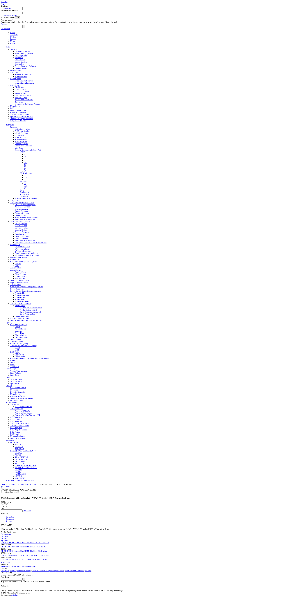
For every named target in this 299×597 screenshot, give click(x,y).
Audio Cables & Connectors (20, 304)
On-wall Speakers (21, 228)
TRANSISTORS (21, 457)
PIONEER (19, 447)
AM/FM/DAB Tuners (23, 96)
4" (25, 171)
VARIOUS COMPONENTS (26, 468)
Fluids (12, 365)
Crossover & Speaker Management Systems (26, 287)
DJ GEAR (14, 442)
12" (25, 161)
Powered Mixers (21, 276)
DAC (12, 108)
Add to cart (27, 511)
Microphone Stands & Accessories (27, 255)
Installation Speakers (22, 129)
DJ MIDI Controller (17, 392)
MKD (7, 29)
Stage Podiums (15, 373)
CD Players (19, 87)
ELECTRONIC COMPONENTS (23, 451)
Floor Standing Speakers (24, 53)
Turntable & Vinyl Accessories (21, 119)
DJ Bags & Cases (16, 400)
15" (25, 158)
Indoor (17, 348)
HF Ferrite (23, 182)
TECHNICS (19, 449)
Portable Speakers (21, 144)
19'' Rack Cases (16, 379)
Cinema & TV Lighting (19, 344)
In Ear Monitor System (18, 257)
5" (25, 169)
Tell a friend (5, 562)
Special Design (15, 384)
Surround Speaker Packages (25, 66)
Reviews (9, 521)
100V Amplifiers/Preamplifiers (26, 217)
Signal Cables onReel (28, 314)
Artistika (14, 595)
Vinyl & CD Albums (18, 121)
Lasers (17, 327)
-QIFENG (19, 476)
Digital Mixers (20, 274)
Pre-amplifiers (15, 70)
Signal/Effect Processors (19, 283)
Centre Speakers (21, 56)
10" (25, 163)
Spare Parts (10, 440)
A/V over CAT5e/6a (22, 411)
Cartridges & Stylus (17, 396)
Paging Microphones (22, 213)
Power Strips (19, 299)
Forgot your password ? (9, 15)
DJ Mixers (14, 390)
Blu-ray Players (20, 93)
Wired (17, 266)
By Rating (5, 540)
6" (25, 167)
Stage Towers (15, 375)
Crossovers (24, 196)
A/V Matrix (14, 405)
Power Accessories (22, 301)
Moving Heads (20, 329)
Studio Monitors (21, 139)
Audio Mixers (15, 270)
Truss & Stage (11, 369)
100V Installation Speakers (20, 222)
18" (25, 156)
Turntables (19, 102)
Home (12, 33)
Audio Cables (20, 306)
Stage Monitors (20, 137)
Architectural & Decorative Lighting (23, 346)
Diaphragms (24, 192)
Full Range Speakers (22, 131)
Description (10, 517)
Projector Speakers (22, 232)
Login (3, 4)
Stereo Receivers (21, 77)
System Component (22, 211)
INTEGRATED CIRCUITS (25, 466)
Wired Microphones (22, 249)
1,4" (25, 177)
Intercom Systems (21, 209)
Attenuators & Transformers (25, 219)
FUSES (18, 455)
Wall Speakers (20, 60)
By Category (5, 536)
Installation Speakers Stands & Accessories (30, 243)
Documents (10, 519)
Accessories (14, 367)
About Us (14, 35)
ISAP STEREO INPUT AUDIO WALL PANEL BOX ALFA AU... (26, 555)
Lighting (9, 323)
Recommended (6, 534)
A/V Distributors (16, 409)
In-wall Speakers (21, 226)
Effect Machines (21, 335)
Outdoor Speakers (21, 68)
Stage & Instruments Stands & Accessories (26, 320)
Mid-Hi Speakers (21, 133)
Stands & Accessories (18, 438)
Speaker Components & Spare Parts (28, 150)
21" (25, 154)
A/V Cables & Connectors (20, 423)
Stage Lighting (15, 339)
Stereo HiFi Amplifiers (23, 75)
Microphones (15, 245)
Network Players (21, 98)
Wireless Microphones (23, 251)
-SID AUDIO (20, 478)
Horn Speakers (20, 234)
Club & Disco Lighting (18, 325)
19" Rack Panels (16, 381)
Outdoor (18, 350)
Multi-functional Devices (24, 100)
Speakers (13, 49)
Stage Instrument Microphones (26, 253)
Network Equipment (17, 436)
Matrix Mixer (20, 278)
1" (25, 175)
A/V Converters (16, 421)
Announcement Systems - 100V (22, 203)
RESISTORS (20, 461)
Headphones (15, 106)
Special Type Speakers (23, 146)
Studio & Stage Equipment (20, 280)
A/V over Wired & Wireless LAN (27, 415)
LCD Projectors (16, 428)
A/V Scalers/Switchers (23, 407)
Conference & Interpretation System (23, 262)
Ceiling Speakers (21, 62)
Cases (8, 377)
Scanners (18, 331)
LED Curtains (20, 356)
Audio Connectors (21, 316)
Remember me (9, 18)
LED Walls (14, 352)
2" (25, 179)
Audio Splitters (15, 268)
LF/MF (22, 152)
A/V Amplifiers (16, 417)
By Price (4, 538)
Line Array (19, 148)
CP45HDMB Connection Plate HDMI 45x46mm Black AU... (24, 551)
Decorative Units (21, 337)
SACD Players (20, 89)
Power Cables (20, 293)
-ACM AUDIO (20, 474)
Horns (22, 190)
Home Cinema (15, 79)
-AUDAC (18, 470)
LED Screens (20, 354)
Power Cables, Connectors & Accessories (25, 291)
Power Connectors (22, 295)
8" (25, 165)
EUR (3, 29)
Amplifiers (14, 72)
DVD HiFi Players (22, 91)
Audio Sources (15, 85)
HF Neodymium (26, 173)
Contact (13, 43)
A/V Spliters (15, 419)
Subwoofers (19, 64)
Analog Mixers (20, 272)
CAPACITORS (21, 459)
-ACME (18, 472)
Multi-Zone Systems (22, 207)
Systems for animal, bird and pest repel (20, 480)
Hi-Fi (8, 47)
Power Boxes (20, 297)
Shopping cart (6, 8)
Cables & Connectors (18, 112)
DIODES (18, 453)
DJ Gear (9, 386)
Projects (13, 39)
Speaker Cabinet (21, 230)
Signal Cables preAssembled (30, 312)
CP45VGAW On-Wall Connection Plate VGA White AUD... (23, 547)
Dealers (13, 37)
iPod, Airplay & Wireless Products (27, 104)
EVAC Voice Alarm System (25, 205)
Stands (12, 362)
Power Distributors (17, 289)
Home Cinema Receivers (24, 81)
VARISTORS (20, 463)
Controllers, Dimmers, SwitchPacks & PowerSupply (29, 358)
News (12, 41)
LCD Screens (15, 432)
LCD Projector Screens (18, 430)
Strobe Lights (20, 333)
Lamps (12, 360)
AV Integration (11, 402)
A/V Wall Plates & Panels (19, 114)
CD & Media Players (18, 388)
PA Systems (10, 125)
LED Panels (14, 434)
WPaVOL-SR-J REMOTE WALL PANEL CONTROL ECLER (25, 543)
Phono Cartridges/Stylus (19, 110)
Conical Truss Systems (18, 371)
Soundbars (19, 58)
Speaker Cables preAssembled (31, 308)
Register (4, 24)
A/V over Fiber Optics (23, 413)
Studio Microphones (22, 247)
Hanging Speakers (21, 236)
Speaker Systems (21, 142)
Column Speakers (21, 238)
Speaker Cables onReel (28, 310)
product (5, 2)
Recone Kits (24, 194)
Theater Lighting (16, 341)
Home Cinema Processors (24, 83)
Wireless (18, 264)
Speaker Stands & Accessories (21, 117)
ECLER (18, 445)
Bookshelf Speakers (22, 51)
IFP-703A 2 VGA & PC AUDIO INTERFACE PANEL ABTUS (25, 559)
